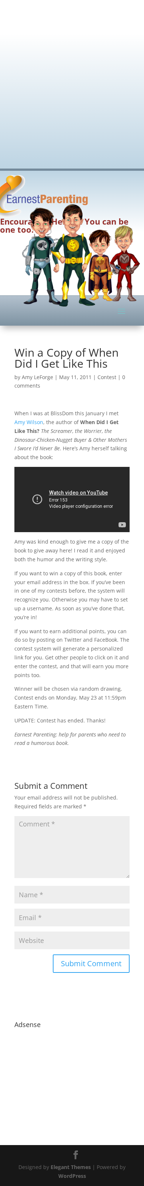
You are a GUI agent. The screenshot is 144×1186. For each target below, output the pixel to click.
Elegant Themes (71, 1167)
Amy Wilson (28, 422)
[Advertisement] (72, 79)
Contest (106, 377)
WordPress (72, 1175)
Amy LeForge (37, 377)
